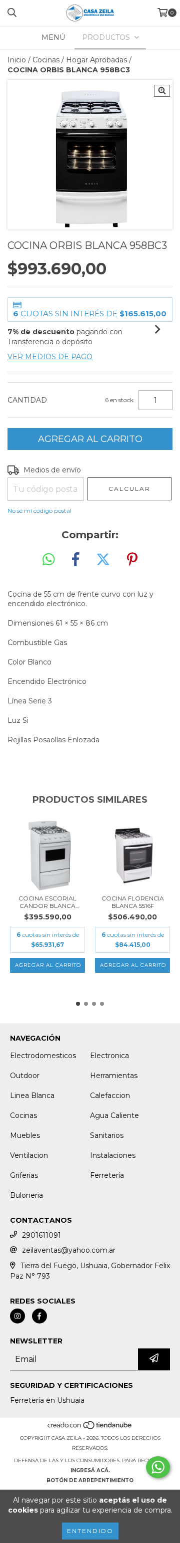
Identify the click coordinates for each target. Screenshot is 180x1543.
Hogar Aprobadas (96, 59)
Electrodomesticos (43, 1055)
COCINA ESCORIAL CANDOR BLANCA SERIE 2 (47, 901)
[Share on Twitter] (103, 560)
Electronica (109, 1055)
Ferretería (107, 1175)
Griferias (24, 1175)
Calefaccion (110, 1095)
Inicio (17, 59)
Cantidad (27, 400)
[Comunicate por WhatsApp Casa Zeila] (158, 1467)
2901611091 (41, 1235)
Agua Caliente (114, 1115)
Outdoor (25, 1075)
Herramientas (114, 1075)
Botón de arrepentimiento (90, 1480)
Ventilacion (29, 1155)
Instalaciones (113, 1155)
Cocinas (46, 59)
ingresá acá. (90, 1470)
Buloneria (26, 1195)
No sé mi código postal (40, 510)
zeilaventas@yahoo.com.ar (69, 1250)
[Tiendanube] (90, 1428)
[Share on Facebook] (76, 560)
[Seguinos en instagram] (17, 1316)
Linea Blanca (32, 1095)
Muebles (25, 1135)
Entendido (90, 1531)
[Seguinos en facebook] (39, 1316)
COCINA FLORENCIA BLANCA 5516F (133, 901)
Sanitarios (107, 1135)
